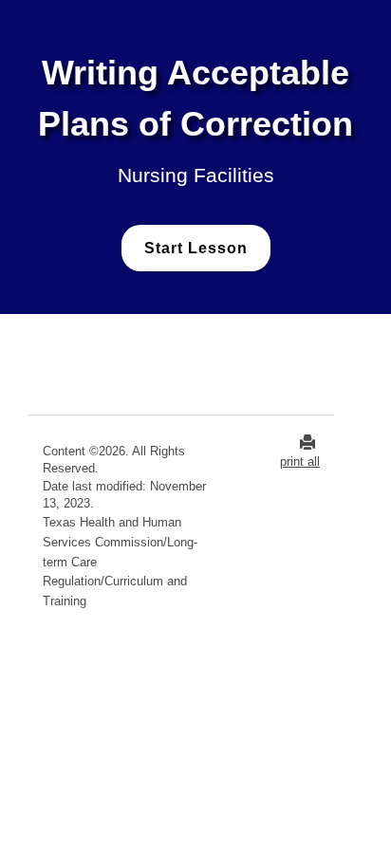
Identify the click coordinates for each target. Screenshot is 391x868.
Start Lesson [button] (196, 248)
